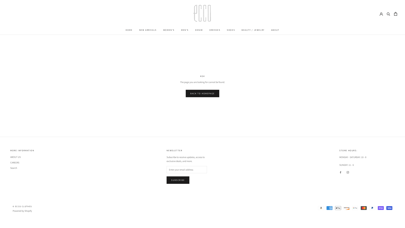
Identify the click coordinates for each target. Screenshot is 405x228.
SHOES (231, 30)
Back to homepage (202, 93)
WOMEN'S (168, 30)
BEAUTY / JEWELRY (253, 30)
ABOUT (275, 30)
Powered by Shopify (22, 210)
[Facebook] (340, 172)
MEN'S (185, 30)
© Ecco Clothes (22, 206)
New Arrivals (148, 30)
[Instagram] (348, 172)
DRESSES (214, 30)
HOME (129, 30)
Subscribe (178, 180)
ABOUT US (15, 156)
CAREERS (14, 162)
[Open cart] (395, 14)
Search (13, 167)
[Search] (388, 14)
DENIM (199, 30)
